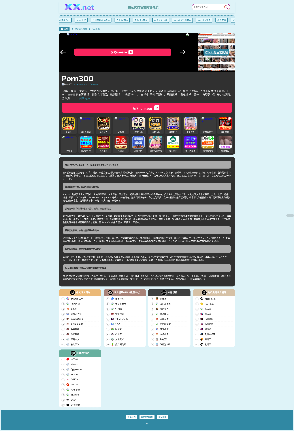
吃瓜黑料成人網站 (99, 20)
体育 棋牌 (80, 20)
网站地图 (162, 417)
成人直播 (220, 20)
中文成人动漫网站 (181, 20)
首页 (66, 29)
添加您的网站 (147, 417)
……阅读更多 (82, 98)
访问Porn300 (143, 108)
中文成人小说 (159, 20)
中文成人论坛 (202, 20)
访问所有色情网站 (216, 52)
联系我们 (132, 417)
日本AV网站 (121, 20)
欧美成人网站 (139, 20)
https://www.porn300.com (85, 84)
